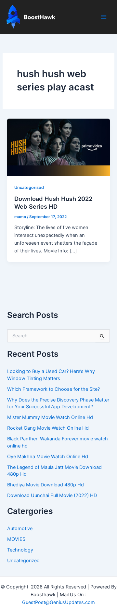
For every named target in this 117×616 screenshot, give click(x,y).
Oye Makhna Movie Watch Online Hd (47, 456)
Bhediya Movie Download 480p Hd (45, 485)
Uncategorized (29, 187)
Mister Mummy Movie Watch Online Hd (50, 417)
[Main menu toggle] (103, 17)
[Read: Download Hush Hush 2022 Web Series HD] (58, 147)
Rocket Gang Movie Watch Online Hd (48, 428)
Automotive (19, 528)
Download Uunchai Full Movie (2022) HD (52, 495)
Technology (20, 550)
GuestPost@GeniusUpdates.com (58, 602)
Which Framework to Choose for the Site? (53, 389)
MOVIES (16, 539)
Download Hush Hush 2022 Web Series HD (53, 202)
